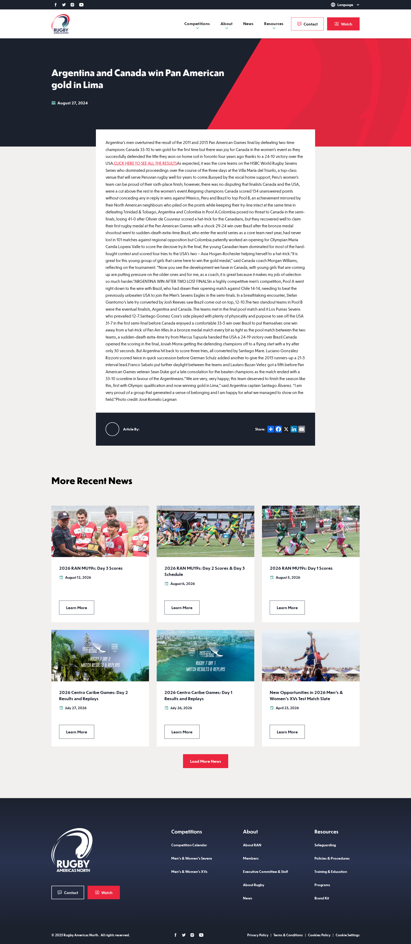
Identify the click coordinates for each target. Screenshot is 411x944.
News (248, 23)
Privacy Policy (257, 935)
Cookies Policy (319, 935)
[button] (339, 4)
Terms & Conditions (288, 935)
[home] (60, 24)
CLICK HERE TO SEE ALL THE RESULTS (145, 163)
